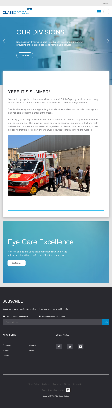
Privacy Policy (33, 384)
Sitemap (67, 384)
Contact (6, 355)
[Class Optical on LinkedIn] (70, 346)
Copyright (57, 384)
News (31, 350)
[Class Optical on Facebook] (59, 346)
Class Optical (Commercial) (16, 317)
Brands (6, 350)
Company (7, 345)
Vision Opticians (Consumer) (53, 317)
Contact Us (77, 384)
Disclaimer (46, 384)
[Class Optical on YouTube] (80, 346)
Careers (105, 3)
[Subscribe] (106, 322)
